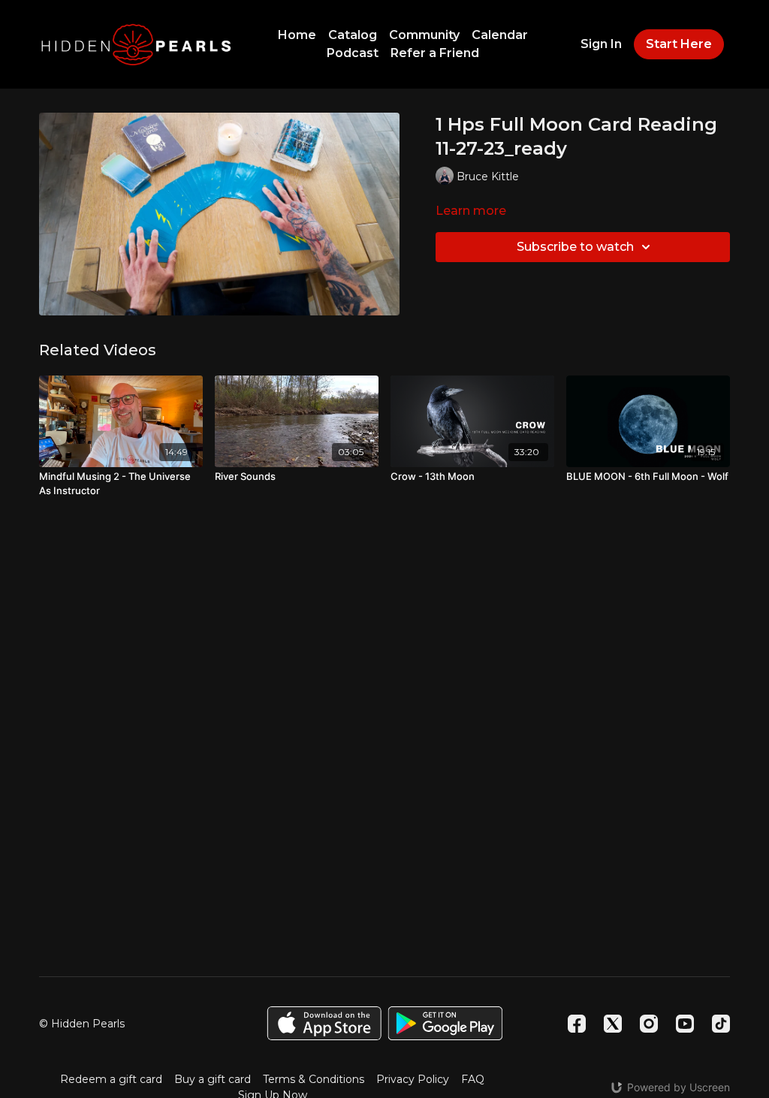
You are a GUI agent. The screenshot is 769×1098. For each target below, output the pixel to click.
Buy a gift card (212, 1079)
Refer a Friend (435, 53)
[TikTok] (721, 1024)
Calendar (500, 35)
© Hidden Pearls (82, 1023)
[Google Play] (445, 1023)
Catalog (352, 35)
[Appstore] (324, 1023)
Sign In (601, 44)
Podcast (352, 53)
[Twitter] (613, 1024)
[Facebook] (577, 1024)
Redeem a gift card (111, 1079)
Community (424, 35)
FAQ (472, 1079)
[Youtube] (685, 1024)
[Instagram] (649, 1024)
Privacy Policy (412, 1079)
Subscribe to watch (575, 247)
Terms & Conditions (313, 1079)
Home (297, 35)
